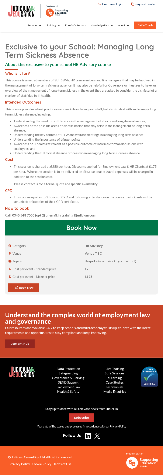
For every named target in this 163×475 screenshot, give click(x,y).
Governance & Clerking (68, 378)
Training (51, 25)
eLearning (115, 378)
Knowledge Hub (100, 25)
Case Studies (115, 382)
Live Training (114, 369)
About (121, 25)
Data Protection (68, 369)
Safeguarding (68, 373)
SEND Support (68, 382)
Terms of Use (62, 464)
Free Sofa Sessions (76, 25)
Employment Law (68, 387)
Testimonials (115, 387)
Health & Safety (68, 391)
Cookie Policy (41, 464)
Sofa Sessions (114, 373)
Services (33, 25)
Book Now (26, 288)
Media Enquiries (114, 391)
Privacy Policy (118, 426)
